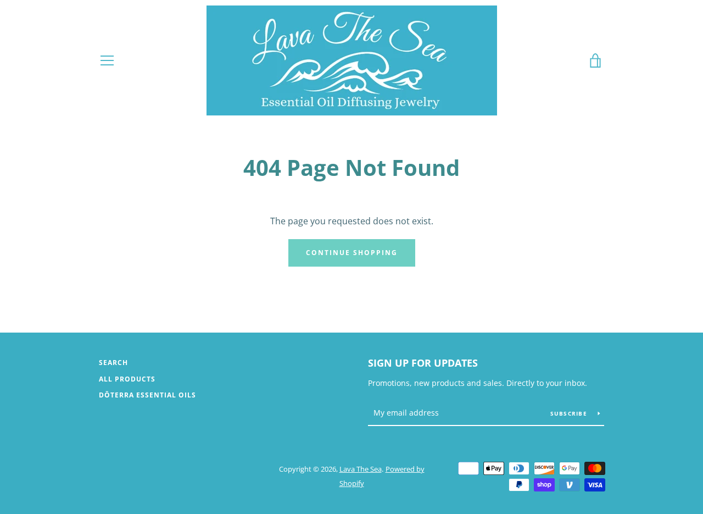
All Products (127, 379)
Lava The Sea (360, 469)
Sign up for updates (423, 362)
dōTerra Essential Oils (147, 395)
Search (113, 362)
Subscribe (570, 413)
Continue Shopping (352, 252)
